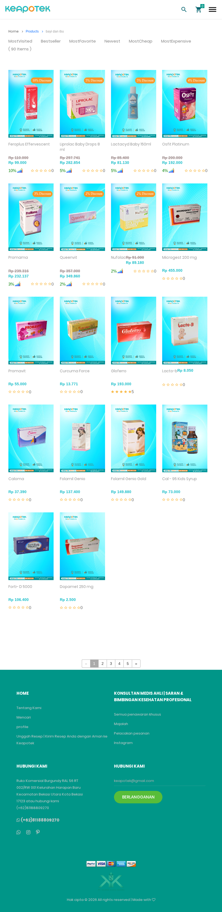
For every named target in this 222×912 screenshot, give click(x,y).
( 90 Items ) (19, 49)
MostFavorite (82, 41)
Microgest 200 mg (179, 257)
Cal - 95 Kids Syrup (179, 478)
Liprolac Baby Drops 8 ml (80, 147)
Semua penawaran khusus (137, 714)
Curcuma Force (75, 371)
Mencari (24, 717)
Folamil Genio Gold (128, 478)
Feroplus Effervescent (29, 144)
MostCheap (140, 41)
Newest (112, 41)
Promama (18, 257)
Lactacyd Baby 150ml (131, 144)
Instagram (123, 742)
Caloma (16, 478)
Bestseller (51, 41)
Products (33, 31)
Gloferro (118, 371)
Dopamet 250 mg (76, 586)
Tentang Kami (29, 707)
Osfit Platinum (175, 144)
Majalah (121, 723)
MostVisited (20, 41)
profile (22, 726)
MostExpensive (176, 41)
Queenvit (68, 257)
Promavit (17, 371)
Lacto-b (169, 371)
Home (13, 31)
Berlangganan (138, 797)
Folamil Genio (72, 478)
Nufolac (118, 257)
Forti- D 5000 (20, 586)
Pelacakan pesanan (131, 733)
